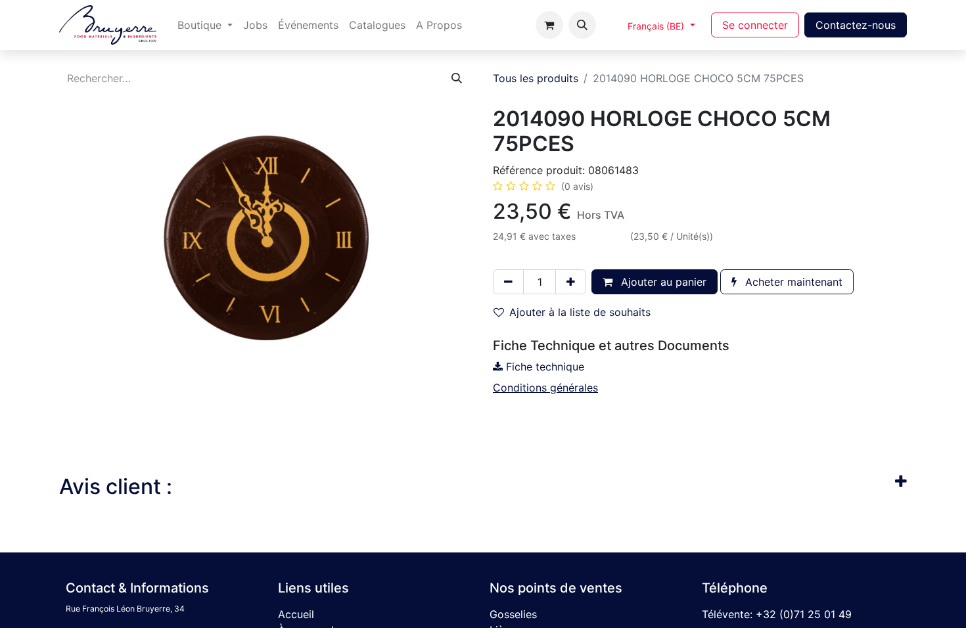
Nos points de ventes (556, 588)
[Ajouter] (570, 281)
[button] (582, 25)
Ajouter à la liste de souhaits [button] (580, 312)
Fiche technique (543, 366)
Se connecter (755, 25)
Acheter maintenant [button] (792, 281)
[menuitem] (205, 25)
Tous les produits (535, 78)
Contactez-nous (856, 25)
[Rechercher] (456, 78)
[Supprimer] (508, 281)
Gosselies (513, 614)
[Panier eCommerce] (549, 25)
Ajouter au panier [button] (662, 281)
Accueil (296, 614)
